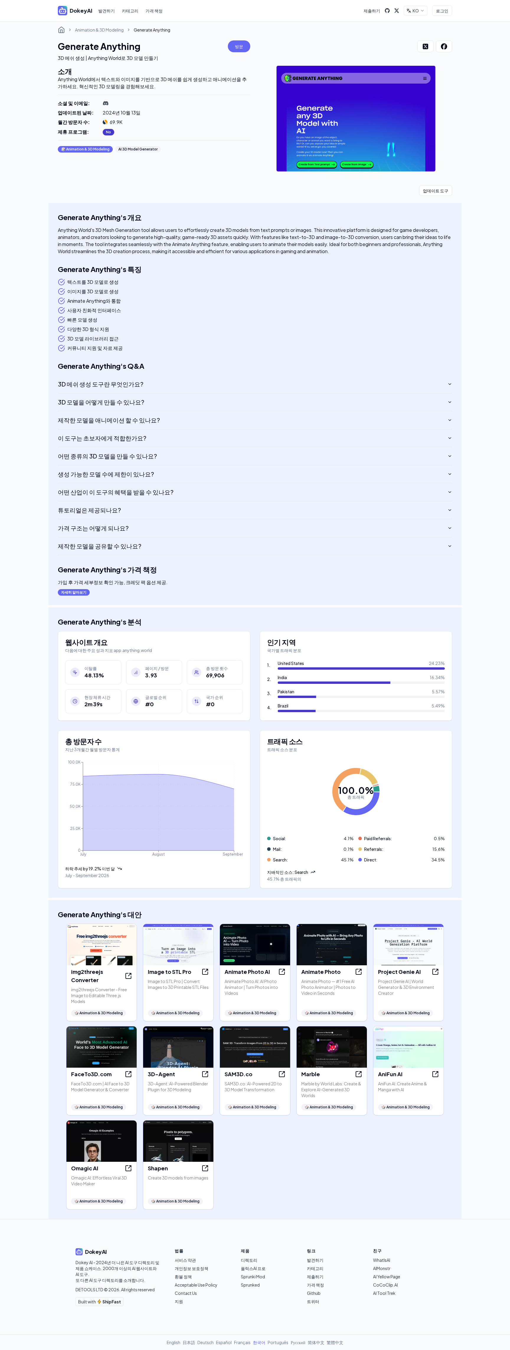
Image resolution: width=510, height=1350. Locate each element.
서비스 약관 (185, 1260)
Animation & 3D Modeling (99, 29)
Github (314, 1293)
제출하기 (372, 10)
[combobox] (415, 10)
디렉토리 (249, 1260)
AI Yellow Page (386, 1276)
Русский (298, 1342)
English (173, 1342)
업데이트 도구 (435, 190)
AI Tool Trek (384, 1293)
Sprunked (250, 1284)
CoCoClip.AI (385, 1284)
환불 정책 (183, 1276)
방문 (239, 46)
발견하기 (106, 10)
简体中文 (316, 1342)
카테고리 (130, 10)
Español (224, 1342)
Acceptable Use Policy (196, 1284)
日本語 (189, 1342)
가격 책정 (154, 10)
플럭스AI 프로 (253, 1268)
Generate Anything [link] (152, 29)
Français (242, 1342)
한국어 (259, 1342)
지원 (179, 1301)
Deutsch (205, 1342)
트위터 (313, 1301)
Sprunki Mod (253, 1276)
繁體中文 (335, 1342)
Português (278, 1342)
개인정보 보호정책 (191, 1268)
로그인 (442, 10)
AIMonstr (381, 1268)
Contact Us (186, 1293)
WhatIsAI (381, 1260)
